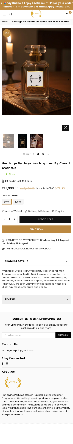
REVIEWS (10, 299)
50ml (7, 201)
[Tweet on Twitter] (38, 154)
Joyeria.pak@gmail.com (20, 350)
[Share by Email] (48, 154)
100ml (18, 201)
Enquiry (59, 211)
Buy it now (36, 229)
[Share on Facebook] (33, 154)
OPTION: (10, 195)
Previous (4, 80)
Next (68, 80)
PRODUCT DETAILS (17, 261)
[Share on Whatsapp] (43, 154)
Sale (6, 33)
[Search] (10, 14)
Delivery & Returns (38, 211)
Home (5, 21)
